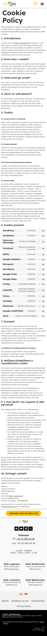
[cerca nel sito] (35, 4)
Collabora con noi (20, 601)
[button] (42, 4)
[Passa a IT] (21, 594)
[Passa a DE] (26, 594)
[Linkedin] (26, 529)
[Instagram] (31, 529)
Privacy (42, 622)
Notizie (5, 601)
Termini (5, 623)
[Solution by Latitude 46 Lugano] (27, 629)
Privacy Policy (24, 606)
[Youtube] (21, 529)
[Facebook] (16, 529)
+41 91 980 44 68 (26, 538)
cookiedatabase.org (9, 507)
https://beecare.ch (22, 43)
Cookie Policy (37, 601)
